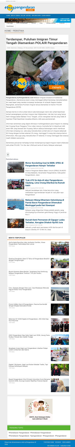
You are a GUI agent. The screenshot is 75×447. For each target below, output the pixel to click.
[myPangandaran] (22, 8)
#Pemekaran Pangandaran (19, 433)
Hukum (61, 23)
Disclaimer (66, 442)
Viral (41, 23)
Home (8, 15)
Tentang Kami (49, 442)
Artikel (28, 15)
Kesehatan (10, 26)
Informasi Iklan (53, 446)
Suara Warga (46, 15)
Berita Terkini (15, 15)
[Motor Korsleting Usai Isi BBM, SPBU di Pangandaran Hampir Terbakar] (15, 168)
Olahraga (9, 23)
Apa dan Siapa (36, 15)
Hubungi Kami (65, 446)
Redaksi (58, 442)
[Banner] (38, 410)
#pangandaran (36, 436)
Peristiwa (18, 31)
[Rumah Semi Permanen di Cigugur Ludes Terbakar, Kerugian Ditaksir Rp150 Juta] (15, 223)
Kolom (23, 15)
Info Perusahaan (22, 23)
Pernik (33, 23)
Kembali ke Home (11, 1)
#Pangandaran (48, 436)
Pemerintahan (51, 23)
